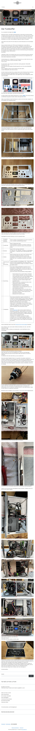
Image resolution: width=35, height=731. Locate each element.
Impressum (21, 727)
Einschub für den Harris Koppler (21, 324)
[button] (33, 7)
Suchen (2, 674)
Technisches (8, 724)
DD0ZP (24, 95)
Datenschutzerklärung (15, 727)
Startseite (3, 724)
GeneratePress (24, 729)
